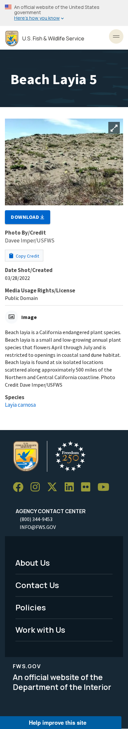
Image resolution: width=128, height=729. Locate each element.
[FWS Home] (11, 38)
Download (25, 217)
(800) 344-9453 (36, 519)
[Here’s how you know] (64, 13)
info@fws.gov (38, 527)
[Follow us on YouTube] (105, 487)
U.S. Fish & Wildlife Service (53, 38)
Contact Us (37, 585)
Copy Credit (27, 256)
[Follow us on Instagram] (37, 487)
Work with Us (40, 629)
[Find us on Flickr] (88, 487)
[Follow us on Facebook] (20, 487)
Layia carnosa (20, 404)
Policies (30, 607)
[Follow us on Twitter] (54, 487)
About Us (32, 562)
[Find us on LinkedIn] (71, 487)
